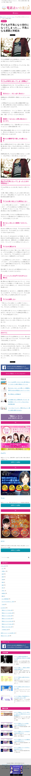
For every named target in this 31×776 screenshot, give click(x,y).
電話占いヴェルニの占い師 (7, 621)
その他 (3, 604)
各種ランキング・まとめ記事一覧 (8, 633)
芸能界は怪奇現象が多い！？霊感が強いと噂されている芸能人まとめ (22, 658)
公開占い (3, 571)
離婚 (3, 596)
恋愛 (3, 576)
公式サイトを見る (15, 462)
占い (3, 568)
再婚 (3, 582)
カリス (2, 541)
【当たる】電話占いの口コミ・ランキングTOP (11, 764)
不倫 (3, 579)
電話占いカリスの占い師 (7, 618)
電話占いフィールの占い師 (7, 613)
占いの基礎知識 (5, 598)
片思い (3, 590)
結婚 (3, 574)
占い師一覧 (3, 607)
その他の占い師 (5, 629)
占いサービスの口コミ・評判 (8, 601)
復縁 (3, 585)
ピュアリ (3, 453)
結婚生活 (3, 593)
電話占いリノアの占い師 (7, 610)
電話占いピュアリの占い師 (7, 624)
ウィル (2, 498)
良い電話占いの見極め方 (14, 394)
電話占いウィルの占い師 (7, 615)
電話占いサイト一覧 (5, 635)
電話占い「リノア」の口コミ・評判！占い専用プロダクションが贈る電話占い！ (22, 714)
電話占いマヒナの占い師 (7, 626)
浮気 (3, 587)
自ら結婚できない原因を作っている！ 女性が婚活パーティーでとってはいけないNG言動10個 (18, 402)
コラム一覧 (3, 566)
